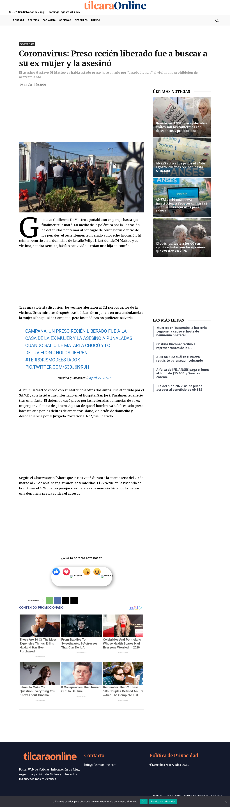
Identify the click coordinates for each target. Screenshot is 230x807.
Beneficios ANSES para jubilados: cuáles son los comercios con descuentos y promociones (182, 127)
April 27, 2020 (99, 378)
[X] (215, 12)
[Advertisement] (81, 115)
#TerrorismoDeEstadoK (52, 360)
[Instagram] (210, 12)
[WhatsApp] (49, 600)
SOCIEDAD (27, 44)
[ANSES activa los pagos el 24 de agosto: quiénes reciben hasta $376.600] (182, 157)
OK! (144, 801)
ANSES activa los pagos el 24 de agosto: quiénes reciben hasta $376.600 (180, 167)
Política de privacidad (163, 801)
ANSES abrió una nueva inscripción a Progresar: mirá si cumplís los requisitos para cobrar (181, 205)
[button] (217, 20)
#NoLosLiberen (70, 352)
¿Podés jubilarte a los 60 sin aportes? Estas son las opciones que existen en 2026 (181, 247)
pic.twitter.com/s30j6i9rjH (57, 367)
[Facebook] (206, 12)
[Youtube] (220, 12)
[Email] (74, 600)
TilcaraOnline (49, 757)
